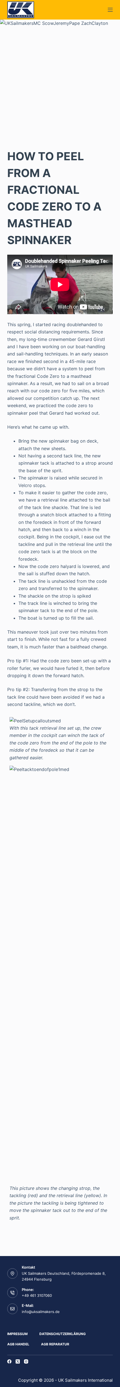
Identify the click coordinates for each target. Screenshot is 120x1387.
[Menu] (110, 9)
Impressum (17, 1334)
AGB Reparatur (55, 1344)
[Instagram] (26, 1361)
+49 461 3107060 (37, 1295)
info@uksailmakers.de (41, 1311)
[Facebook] (9, 1361)
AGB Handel (18, 1344)
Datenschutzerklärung (62, 1334)
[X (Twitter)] (18, 1361)
